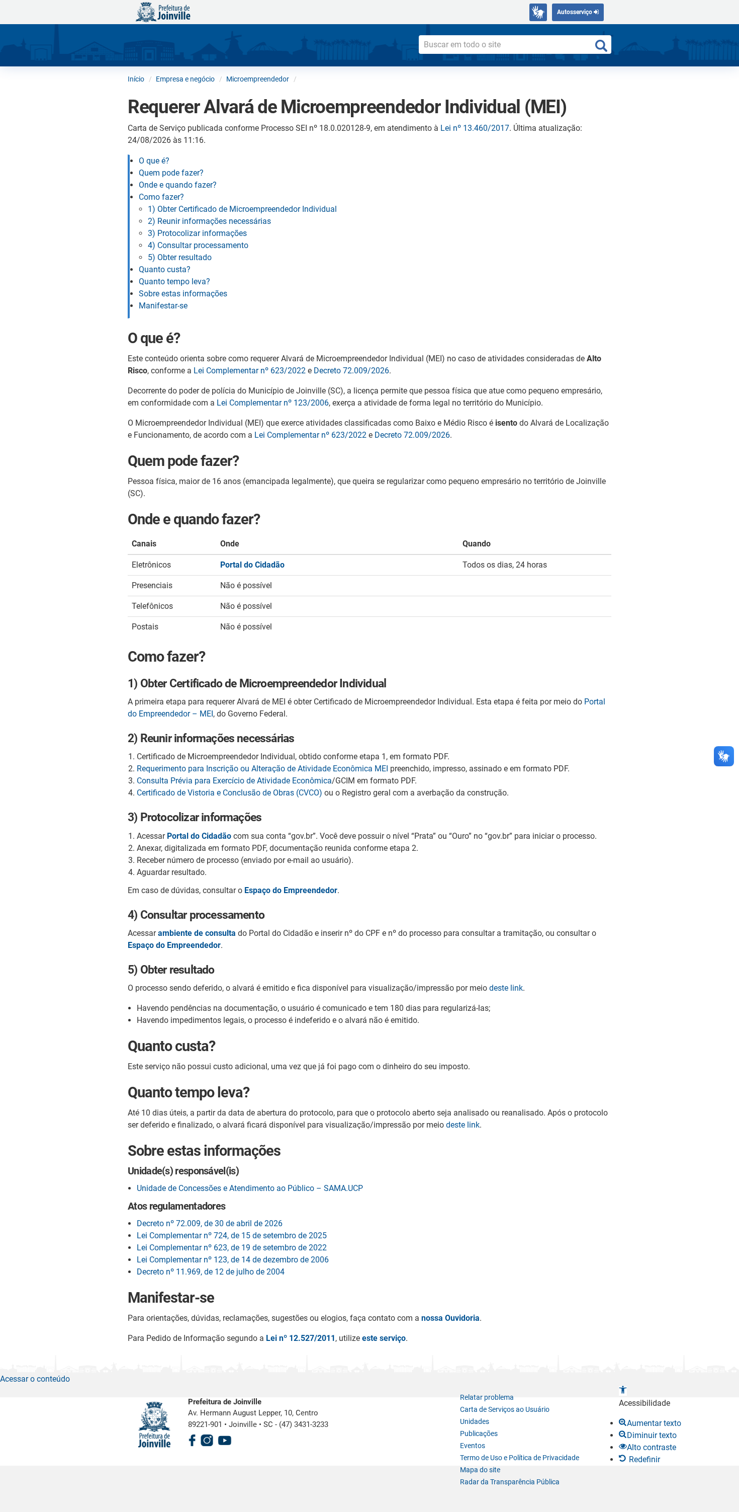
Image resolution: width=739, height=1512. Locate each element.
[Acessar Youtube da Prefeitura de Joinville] (225, 1439)
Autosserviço (575, 12)
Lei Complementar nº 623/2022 (250, 370)
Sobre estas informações (183, 293)
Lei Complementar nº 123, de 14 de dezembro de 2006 (233, 1259)
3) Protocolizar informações (197, 233)
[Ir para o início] (163, 11)
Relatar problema (487, 1397)
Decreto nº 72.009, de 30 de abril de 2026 (210, 1223)
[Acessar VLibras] (538, 12)
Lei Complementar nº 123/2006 (273, 403)
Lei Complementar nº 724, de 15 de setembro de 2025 (232, 1235)
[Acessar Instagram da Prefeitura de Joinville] (207, 1439)
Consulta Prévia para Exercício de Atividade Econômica (234, 780)
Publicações (479, 1433)
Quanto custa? (165, 269)
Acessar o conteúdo (35, 1379)
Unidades (474, 1421)
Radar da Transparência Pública (510, 1482)
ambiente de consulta (197, 933)
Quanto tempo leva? (174, 281)
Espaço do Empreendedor (290, 890)
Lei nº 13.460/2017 (474, 128)
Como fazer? (161, 197)
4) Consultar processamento (198, 245)
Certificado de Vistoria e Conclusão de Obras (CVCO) (229, 793)
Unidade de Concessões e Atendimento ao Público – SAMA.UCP (250, 1188)
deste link (506, 988)
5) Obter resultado (180, 257)
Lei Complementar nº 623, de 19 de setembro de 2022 (232, 1247)
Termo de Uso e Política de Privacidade (519, 1458)
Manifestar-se (163, 305)
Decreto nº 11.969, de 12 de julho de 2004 (211, 1272)
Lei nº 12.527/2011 (300, 1338)
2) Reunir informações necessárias (209, 221)
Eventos (472, 1446)
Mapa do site (480, 1470)
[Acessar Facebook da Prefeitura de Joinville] (192, 1439)
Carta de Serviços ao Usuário (504, 1409)
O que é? (154, 161)
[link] (199, 836)
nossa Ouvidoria (450, 1318)
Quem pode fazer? (171, 173)
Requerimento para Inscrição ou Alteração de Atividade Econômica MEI (262, 768)
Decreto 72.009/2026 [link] (351, 370)
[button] (623, 1391)
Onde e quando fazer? (178, 185)
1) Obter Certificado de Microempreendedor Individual (242, 209)
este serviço (384, 1338)
